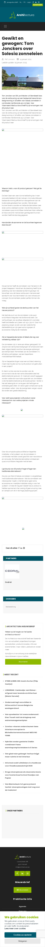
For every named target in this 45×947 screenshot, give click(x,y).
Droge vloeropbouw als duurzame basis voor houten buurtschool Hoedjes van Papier (23, 775)
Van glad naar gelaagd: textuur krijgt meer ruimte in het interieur (22, 755)
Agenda (22, 906)
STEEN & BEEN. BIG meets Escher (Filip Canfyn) (21, 682)
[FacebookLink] (34, 2)
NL (21, 2)
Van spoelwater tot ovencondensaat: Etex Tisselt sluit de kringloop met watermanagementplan (22, 717)
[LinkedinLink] (36, 2)
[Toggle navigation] (5, 26)
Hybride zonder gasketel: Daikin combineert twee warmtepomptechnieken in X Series (21, 744)
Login (29, 2)
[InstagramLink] (39, 2)
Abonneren (23, 662)
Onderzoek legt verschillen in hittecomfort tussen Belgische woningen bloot (19, 705)
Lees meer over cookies (15, 928)
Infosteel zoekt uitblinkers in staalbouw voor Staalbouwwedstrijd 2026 (23, 764)
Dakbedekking (11, 607)
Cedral (8, 582)
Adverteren (37, 5)
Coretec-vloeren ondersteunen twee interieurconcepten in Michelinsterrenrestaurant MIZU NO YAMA (21, 731)
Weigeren (22, 941)
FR (24, 2)
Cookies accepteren (23, 935)
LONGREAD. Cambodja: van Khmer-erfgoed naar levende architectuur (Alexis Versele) (21, 693)
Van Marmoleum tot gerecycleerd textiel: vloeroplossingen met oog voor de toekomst (22, 787)
